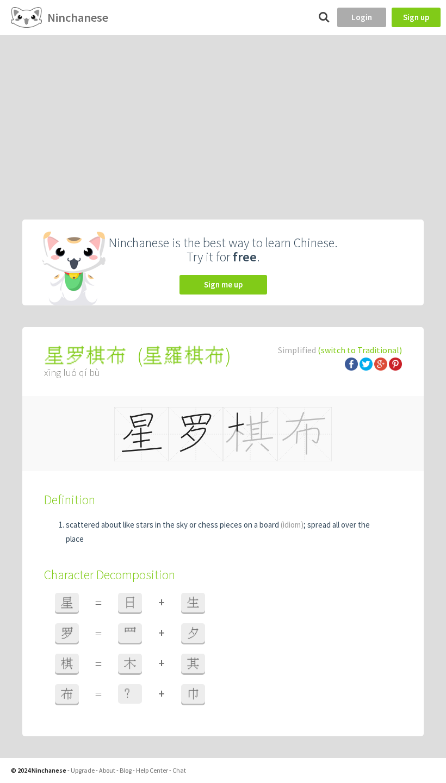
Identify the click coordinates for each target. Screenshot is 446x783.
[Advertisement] (223, 116)
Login (361, 17)
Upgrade (83, 770)
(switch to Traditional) (360, 349)
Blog (126, 770)
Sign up (416, 17)
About (107, 770)
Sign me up (223, 284)
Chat (179, 770)
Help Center (152, 770)
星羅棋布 (184, 355)
